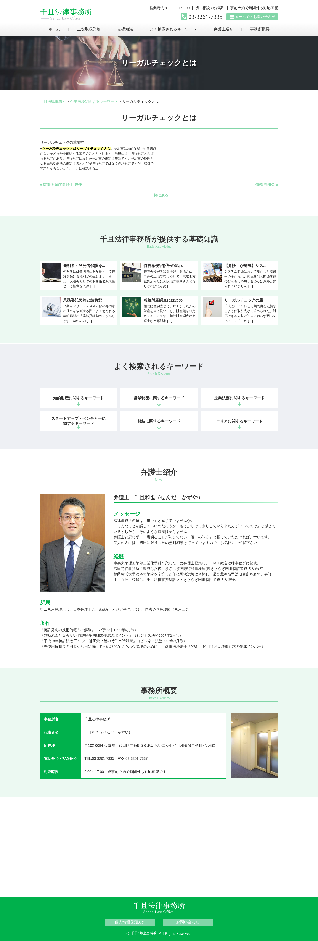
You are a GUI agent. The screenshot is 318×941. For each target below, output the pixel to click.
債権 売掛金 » (266, 185)
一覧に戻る (159, 195)
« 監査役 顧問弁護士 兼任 (61, 185)
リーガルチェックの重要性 (62, 142)
